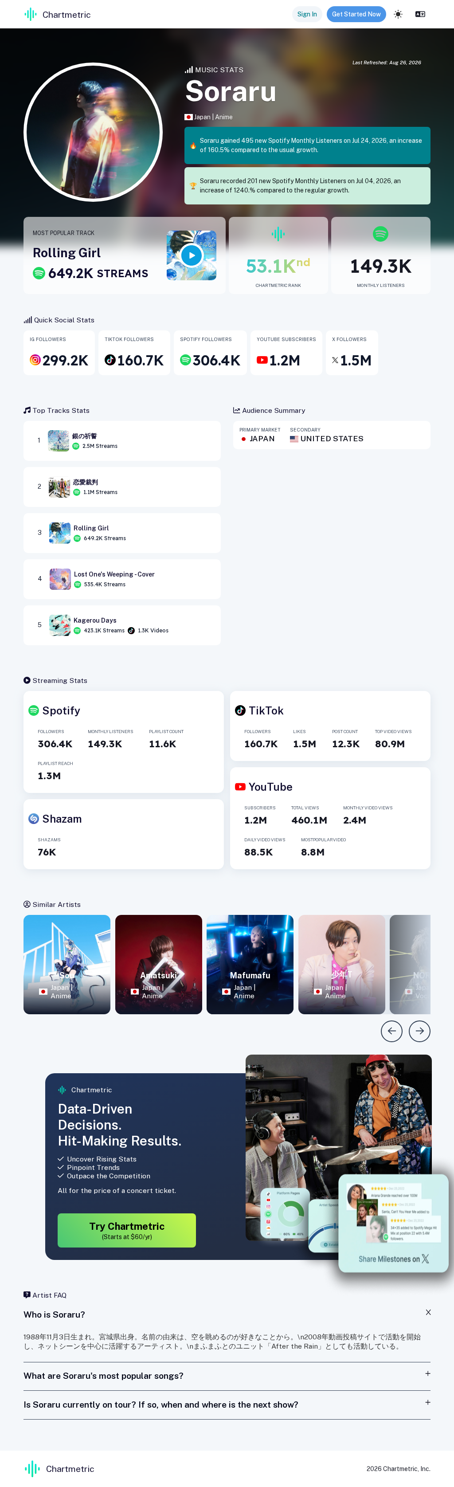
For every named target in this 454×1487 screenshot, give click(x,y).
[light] (398, 14)
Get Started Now (356, 14)
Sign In (307, 14)
